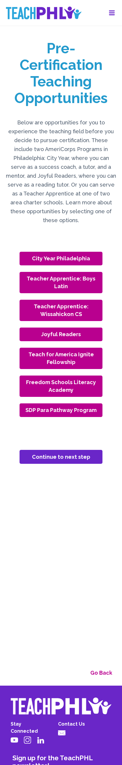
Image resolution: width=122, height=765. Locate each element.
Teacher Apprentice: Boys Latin (61, 282)
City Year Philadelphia (61, 258)
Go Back (101, 673)
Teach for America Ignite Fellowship (61, 358)
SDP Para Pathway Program (61, 410)
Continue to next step (61, 457)
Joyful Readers (61, 334)
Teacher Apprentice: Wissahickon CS (61, 310)
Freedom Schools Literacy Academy (61, 386)
